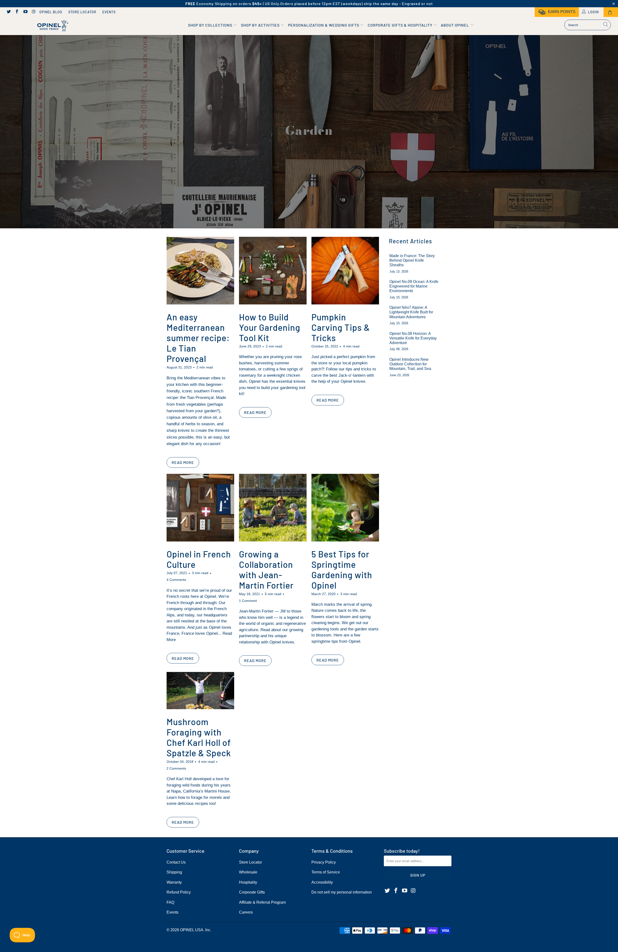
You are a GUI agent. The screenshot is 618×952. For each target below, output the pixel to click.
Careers (246, 912)
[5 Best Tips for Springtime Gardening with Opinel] (345, 507)
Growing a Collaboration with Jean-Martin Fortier (266, 570)
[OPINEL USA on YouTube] (25, 12)
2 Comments (176, 768)
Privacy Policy (323, 862)
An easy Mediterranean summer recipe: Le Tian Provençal (198, 338)
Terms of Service (325, 872)
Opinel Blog (50, 12)
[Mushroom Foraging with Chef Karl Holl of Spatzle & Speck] (200, 690)
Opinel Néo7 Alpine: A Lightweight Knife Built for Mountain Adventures (411, 312)
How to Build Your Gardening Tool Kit (269, 327)
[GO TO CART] (611, 12)
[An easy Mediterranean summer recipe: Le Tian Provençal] (200, 270)
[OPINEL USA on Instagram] (33, 12)
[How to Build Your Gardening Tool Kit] (273, 270)
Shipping (174, 872)
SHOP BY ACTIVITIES (261, 25)
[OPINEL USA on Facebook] (16, 12)
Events (109, 12)
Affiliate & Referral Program (262, 902)
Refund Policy (179, 892)
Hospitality (248, 882)
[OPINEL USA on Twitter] (8, 12)
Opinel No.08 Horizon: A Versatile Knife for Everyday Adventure (413, 338)
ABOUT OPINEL (455, 25)
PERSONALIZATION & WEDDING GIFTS (324, 25)
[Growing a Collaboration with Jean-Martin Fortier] (273, 507)
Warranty (174, 882)
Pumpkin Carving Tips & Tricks (340, 327)
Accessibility (322, 882)
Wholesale (248, 872)
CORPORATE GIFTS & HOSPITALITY (400, 25)
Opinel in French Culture (199, 559)
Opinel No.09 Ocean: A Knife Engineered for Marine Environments (413, 286)
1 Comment (248, 601)
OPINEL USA (191, 930)
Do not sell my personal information (341, 892)
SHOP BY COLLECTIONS (210, 25)
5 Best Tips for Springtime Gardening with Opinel (341, 570)
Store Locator (82, 12)
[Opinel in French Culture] (200, 507)
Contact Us (176, 862)
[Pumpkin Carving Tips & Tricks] (345, 270)
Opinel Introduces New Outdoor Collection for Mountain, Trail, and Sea (410, 364)
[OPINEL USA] (52, 26)
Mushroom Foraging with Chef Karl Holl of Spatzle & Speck (199, 737)
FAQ (170, 902)
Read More (183, 462)
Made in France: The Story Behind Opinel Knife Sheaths (412, 260)
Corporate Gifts (252, 892)
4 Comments (176, 580)
